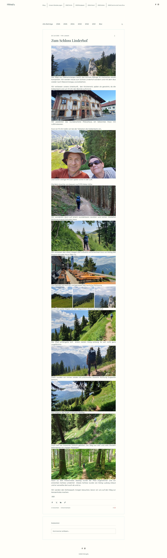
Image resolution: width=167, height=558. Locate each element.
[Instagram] (158, 4)
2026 (58, 24)
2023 (80, 24)
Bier (100, 24)
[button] (122, 24)
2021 (94, 24)
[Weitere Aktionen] (115, 36)
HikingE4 (11, 4)
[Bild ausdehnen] (61, 297)
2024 (72, 24)
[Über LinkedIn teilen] (60, 502)
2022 (87, 24)
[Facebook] (156, 4)
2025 (65, 24)
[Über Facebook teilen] (52, 502)
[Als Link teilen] (65, 502)
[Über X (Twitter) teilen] (56, 502)
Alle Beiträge (48, 24)
